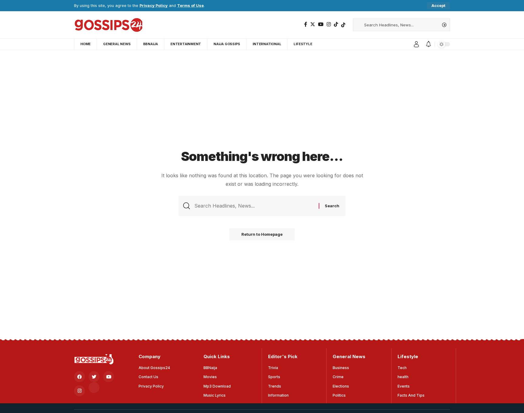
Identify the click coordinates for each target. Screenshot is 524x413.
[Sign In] (416, 44)
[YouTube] (321, 24)
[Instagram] (328, 24)
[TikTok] (336, 24)
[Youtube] (108, 376)
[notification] (428, 44)
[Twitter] (313, 24)
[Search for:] (254, 206)
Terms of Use (190, 5)
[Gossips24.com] (108, 25)
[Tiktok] (343, 24)
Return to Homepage (262, 234)
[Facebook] (306, 24)
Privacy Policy (153, 5)
